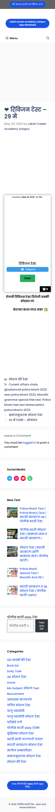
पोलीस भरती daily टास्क (23, 728)
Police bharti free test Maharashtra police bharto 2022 (27, 405)
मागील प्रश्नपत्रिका (19, 750)
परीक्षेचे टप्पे (14, 722)
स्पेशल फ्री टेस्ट (18, 379)
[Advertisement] (27, 73)
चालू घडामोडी (16, 711)
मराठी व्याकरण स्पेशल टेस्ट (25, 745)
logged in (29, 443)
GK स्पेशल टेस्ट (16, 677)
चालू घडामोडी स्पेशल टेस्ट (23, 716)
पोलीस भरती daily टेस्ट (22, 617)
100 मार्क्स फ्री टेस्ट (19, 660)
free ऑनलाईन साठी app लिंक (27, 785)
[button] (48, 38)
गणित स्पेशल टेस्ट (18, 705)
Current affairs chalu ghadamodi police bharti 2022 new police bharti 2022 (25, 389)
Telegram (30, 269)
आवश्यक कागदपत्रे (19, 699)
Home (11, 683)
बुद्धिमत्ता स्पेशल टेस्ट (20, 733)
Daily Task (14, 671)
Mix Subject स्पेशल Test (23, 688)
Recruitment (15, 694)
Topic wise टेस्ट (42, 625)
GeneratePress (27, 807)
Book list (13, 666)
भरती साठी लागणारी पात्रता (25, 739)
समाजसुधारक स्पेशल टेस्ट (26, 415)
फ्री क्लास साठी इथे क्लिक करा (27, 4)
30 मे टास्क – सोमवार (23, 420)
